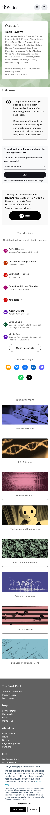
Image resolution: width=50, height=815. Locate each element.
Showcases (10, 90)
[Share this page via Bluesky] (16, 367)
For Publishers (9, 762)
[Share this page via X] (29, 377)
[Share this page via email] (8, 367)
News (5, 736)
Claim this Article (25, 348)
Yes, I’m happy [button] (18, 809)
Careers (6, 740)
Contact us (7, 721)
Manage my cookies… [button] (25, 803)
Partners (6, 746)
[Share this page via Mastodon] (41, 367)
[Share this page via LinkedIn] (33, 367)
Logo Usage (8, 698)
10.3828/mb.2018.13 (18, 74)
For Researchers (10, 759)
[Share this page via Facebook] (25, 367)
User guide (7, 714)
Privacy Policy (9, 695)
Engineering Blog (11, 743)
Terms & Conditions (12, 691)
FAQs (5, 717)
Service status (9, 710)
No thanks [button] (33, 809)
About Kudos (8, 733)
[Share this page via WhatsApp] (20, 377)
